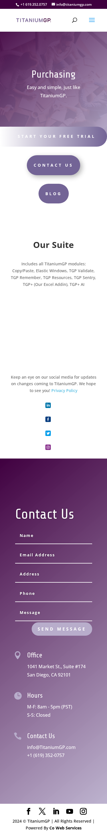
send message (62, 629)
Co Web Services (65, 828)
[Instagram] (83, 811)
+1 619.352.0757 (34, 4)
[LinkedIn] (56, 811)
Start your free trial (57, 136)
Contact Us (53, 165)
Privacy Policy (64, 390)
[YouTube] (69, 811)
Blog (53, 193)
